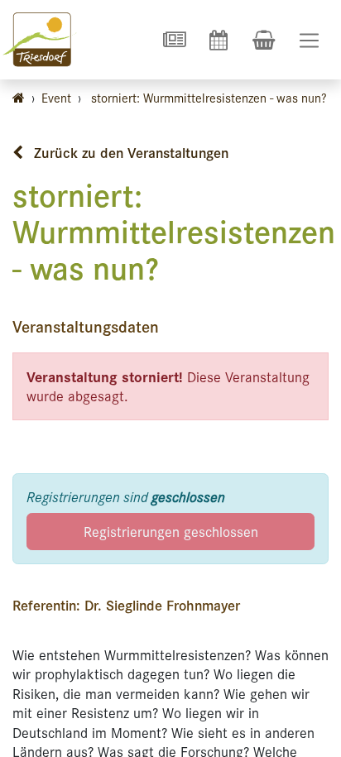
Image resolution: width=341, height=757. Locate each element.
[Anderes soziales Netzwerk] (174, 40)
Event (56, 97)
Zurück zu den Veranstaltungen (129, 152)
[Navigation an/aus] (309, 40)
